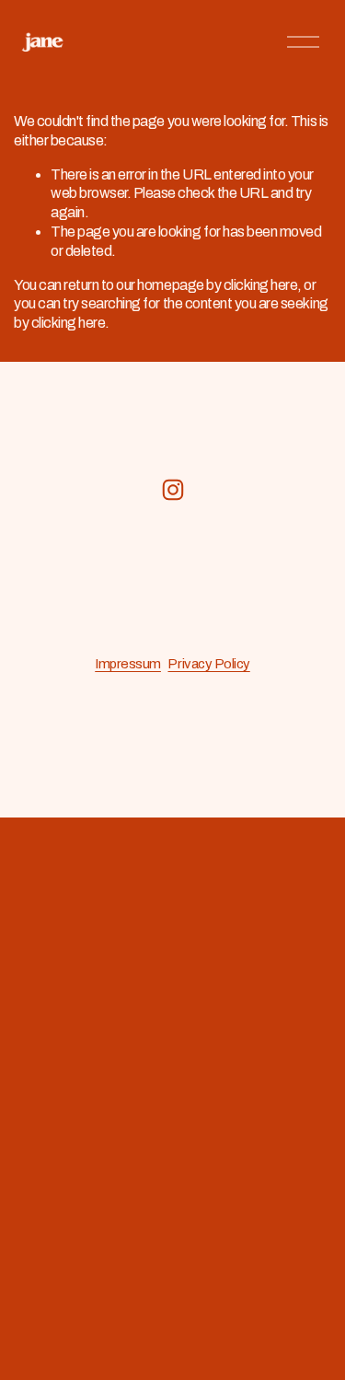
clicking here (261, 285)
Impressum (128, 663)
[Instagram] (173, 490)
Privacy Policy (208, 663)
